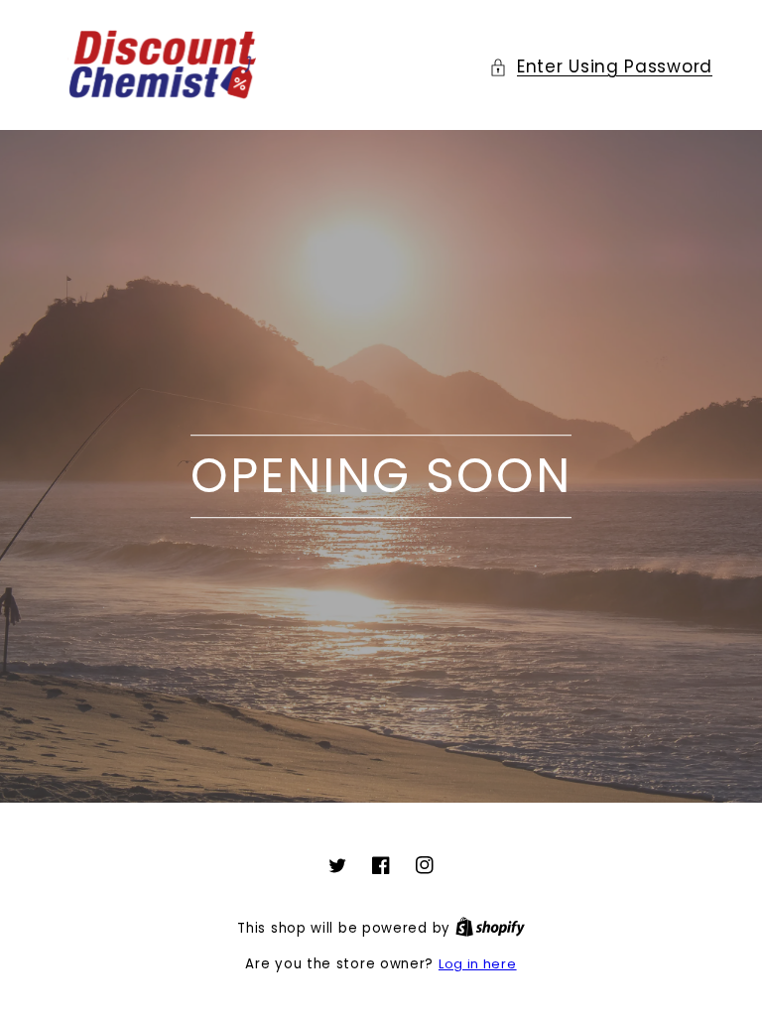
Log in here (478, 963)
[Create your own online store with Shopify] (490, 928)
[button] (600, 67)
